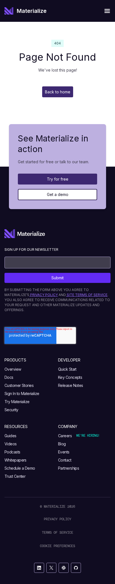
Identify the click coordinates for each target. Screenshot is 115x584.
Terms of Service (57, 532)
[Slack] (64, 568)
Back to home (57, 91)
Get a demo (57, 194)
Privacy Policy (57, 519)
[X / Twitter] (51, 568)
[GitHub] (76, 568)
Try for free (57, 179)
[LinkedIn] (39, 568)
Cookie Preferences (57, 546)
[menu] (107, 11)
